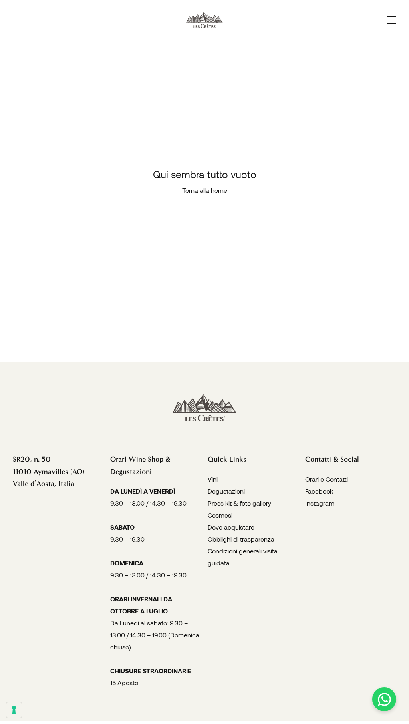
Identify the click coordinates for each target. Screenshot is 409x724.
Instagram (319, 503)
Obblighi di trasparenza (241, 539)
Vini (213, 479)
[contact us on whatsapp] (384, 699)
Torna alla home (204, 190)
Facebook (319, 491)
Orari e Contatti (326, 479)
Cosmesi (220, 515)
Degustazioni (226, 491)
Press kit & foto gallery (239, 503)
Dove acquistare (231, 527)
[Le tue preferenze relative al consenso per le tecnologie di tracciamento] (14, 710)
